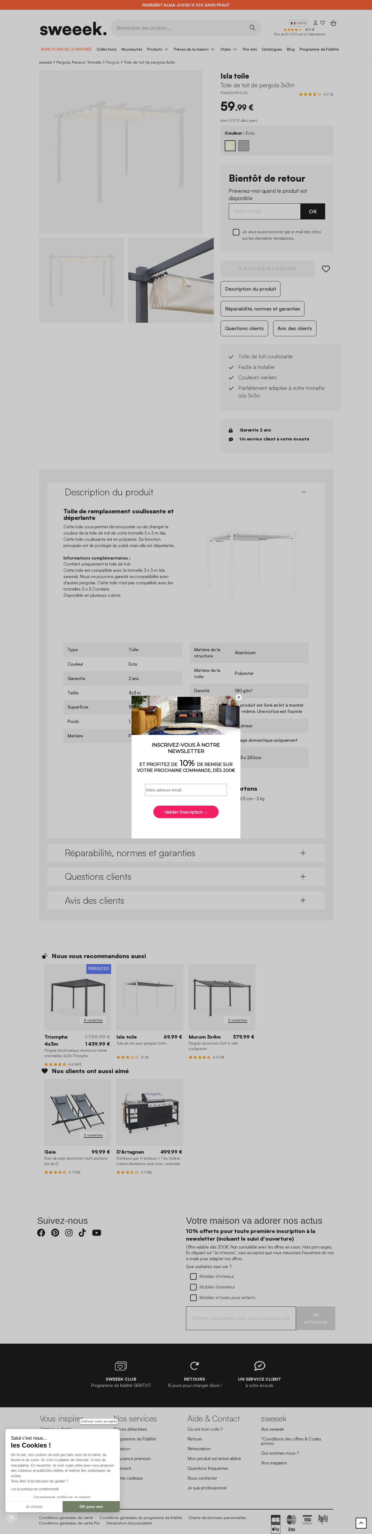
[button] (11, 1516)
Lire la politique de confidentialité (35, 1489)
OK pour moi (91, 1506)
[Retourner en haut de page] (361, 1523)
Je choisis (34, 1506)
